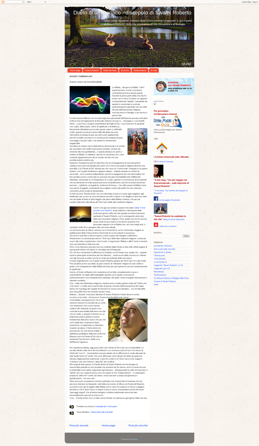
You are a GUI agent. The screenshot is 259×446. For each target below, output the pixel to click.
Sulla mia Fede (109, 70)
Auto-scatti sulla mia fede (164, 249)
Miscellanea (159, 272)
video (156, 284)
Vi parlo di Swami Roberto (165, 281)
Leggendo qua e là (162, 268)
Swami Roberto (92, 70)
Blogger (134, 439)
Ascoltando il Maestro (163, 246)
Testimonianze (140, 70)
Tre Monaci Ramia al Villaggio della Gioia (171, 278)
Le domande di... (161, 262)
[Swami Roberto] (155, 104)
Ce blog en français (164, 162)
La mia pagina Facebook (169, 200)
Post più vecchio (138, 425)
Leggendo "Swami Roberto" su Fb (168, 265)
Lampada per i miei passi (106, 406)
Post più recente (78, 425)
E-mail (154, 70)
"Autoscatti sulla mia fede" (102, 412)
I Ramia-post (159, 256)
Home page (75, 70)
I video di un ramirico (167, 226)
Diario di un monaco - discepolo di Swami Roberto (132, 12)
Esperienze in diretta (162, 252)
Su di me (125, 70)
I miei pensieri (160, 259)
